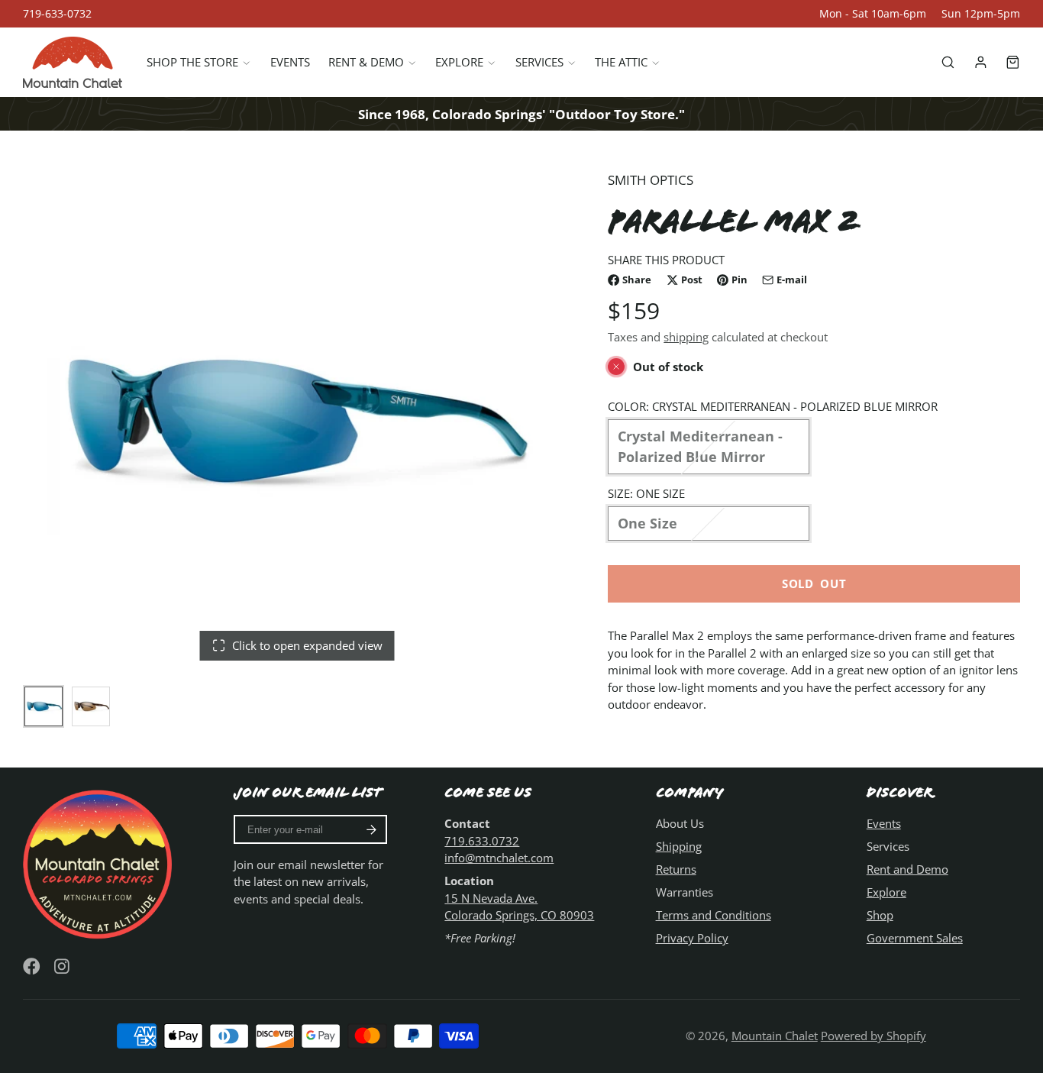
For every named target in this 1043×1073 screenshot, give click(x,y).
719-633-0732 (57, 14)
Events (290, 62)
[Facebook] (31, 966)
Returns (676, 869)
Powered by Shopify (873, 1035)
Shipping (679, 846)
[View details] (99, 862)
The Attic (621, 62)
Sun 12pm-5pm (980, 14)
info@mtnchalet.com (499, 857)
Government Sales (915, 937)
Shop (880, 915)
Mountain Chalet (774, 1035)
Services (539, 62)
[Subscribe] (371, 829)
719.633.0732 (481, 840)
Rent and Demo (907, 869)
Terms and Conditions (713, 915)
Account (981, 62)
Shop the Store (192, 62)
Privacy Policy (692, 937)
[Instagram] (63, 966)
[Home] (72, 62)
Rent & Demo (366, 62)
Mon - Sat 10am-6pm (872, 14)
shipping (686, 337)
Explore (459, 62)
